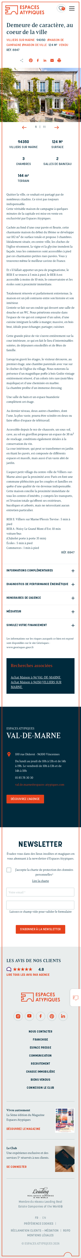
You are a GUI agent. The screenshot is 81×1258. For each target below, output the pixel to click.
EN (44, 1218)
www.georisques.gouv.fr (20, 647)
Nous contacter (40, 1031)
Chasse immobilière (40, 1072)
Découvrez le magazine (23, 1129)
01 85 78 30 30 (24, 778)
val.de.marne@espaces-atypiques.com (39, 784)
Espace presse (40, 1047)
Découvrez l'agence (25, 799)
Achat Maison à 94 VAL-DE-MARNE (36, 677)
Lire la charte (40, 881)
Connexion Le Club (40, 1088)
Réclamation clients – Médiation (35, 1230)
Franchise (40, 1039)
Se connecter (16, 1167)
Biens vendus (40, 1080)
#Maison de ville (34, 45)
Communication (40, 1055)
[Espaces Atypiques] (24, 13)
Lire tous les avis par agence (27, 975)
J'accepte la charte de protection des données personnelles (44, 872)
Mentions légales (40, 1235)
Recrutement (40, 1063)
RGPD (66, 1230)
